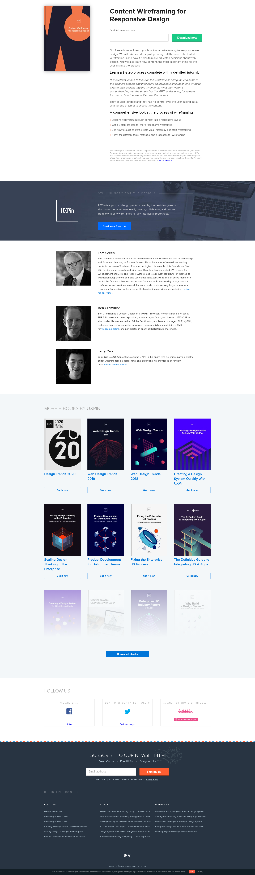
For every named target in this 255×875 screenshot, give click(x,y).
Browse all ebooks (127, 654)
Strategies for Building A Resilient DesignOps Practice (180, 816)
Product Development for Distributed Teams (64, 836)
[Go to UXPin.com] (127, 855)
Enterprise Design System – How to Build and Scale (179, 826)
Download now (187, 37)
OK (191, 872)
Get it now (62, 490)
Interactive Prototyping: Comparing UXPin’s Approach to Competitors (126, 836)
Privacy (112, 866)
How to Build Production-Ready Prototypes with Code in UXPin (126, 816)
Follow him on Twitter (115, 364)
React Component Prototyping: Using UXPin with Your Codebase (126, 811)
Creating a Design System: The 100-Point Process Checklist (61, 650)
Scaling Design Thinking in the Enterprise (55, 564)
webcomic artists (110, 328)
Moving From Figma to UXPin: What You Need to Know (125, 821)
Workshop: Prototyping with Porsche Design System (179, 811)
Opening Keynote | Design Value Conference (176, 831)
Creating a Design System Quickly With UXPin (190, 479)
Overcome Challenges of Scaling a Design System (178, 821)
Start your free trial (114, 226)
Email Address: (122, 30)
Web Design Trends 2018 (55, 821)
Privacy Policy (165, 160)
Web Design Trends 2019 (55, 816)
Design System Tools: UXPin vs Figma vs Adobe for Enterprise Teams (126, 831)
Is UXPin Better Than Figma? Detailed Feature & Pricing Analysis (126, 826)
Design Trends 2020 (59, 474)
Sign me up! (154, 771)
